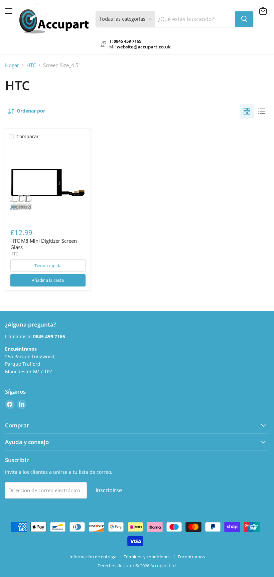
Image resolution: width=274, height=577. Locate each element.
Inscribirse (109, 490)
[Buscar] (244, 19)
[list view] (261, 111)
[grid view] (247, 111)
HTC (31, 65)
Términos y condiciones (147, 557)
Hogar (12, 65)
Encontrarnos (191, 557)
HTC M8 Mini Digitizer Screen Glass (43, 244)
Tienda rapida (47, 265)
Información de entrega (93, 557)
